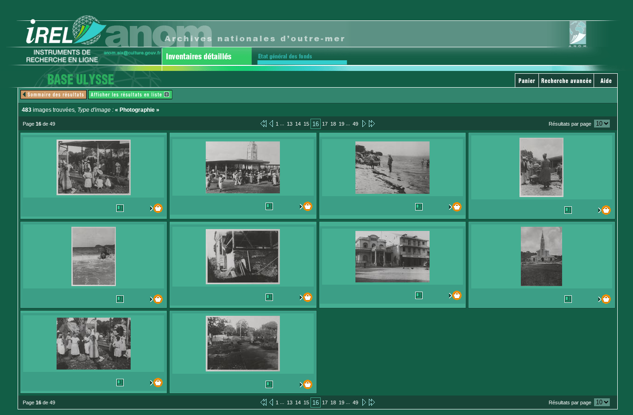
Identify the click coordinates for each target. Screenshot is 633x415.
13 (289, 124)
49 (355, 124)
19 (341, 124)
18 (333, 124)
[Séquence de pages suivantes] (371, 123)
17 (325, 124)
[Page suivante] (363, 123)
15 (306, 124)
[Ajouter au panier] (154, 208)
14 (298, 124)
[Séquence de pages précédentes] (263, 123)
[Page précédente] (271, 123)
